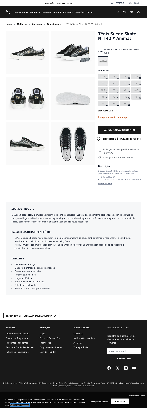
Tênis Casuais (54, 24)
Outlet (90, 12)
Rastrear (120, 3)
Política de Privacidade (19, 405)
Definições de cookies (99, 401)
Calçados (37, 24)
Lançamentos (21, 12)
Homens (46, 12)
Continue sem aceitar (137, 396)
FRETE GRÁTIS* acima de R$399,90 (58, 3)
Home (9, 24)
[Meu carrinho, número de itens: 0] (131, 12)
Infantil (57, 12)
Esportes (68, 12)
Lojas (136, 3)
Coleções (80, 12)
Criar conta (124, 358)
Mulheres (35, 12)
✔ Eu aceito (120, 401)
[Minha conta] (138, 12)
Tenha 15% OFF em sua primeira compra (29, 315)
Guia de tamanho (105, 111)
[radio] (103, 61)
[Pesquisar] (118, 12)
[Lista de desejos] (124, 12)
